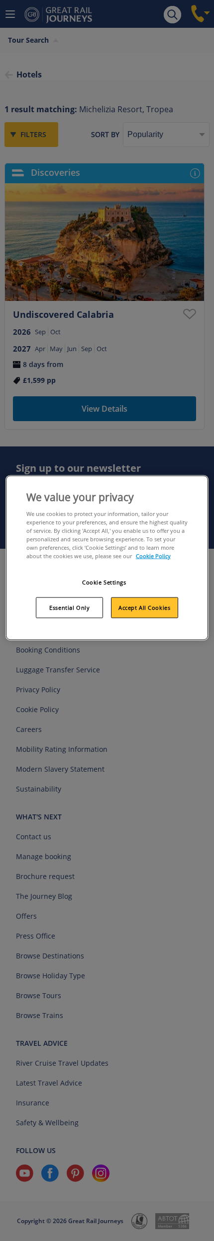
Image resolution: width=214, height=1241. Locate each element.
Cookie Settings (104, 582)
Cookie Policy (153, 556)
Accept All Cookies (144, 607)
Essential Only (69, 607)
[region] (107, 558)
